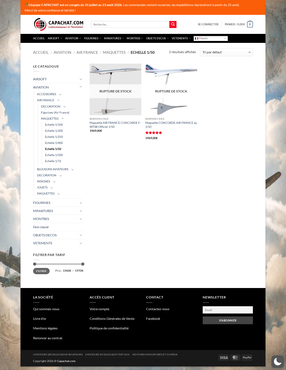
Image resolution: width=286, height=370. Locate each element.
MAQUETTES (114, 52)
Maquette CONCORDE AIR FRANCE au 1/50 (171, 124)
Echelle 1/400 (54, 143)
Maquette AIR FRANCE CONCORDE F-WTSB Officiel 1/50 (115, 124)
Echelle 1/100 (54, 124)
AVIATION (71, 38)
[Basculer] (80, 79)
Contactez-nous (157, 309)
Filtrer (41, 271)
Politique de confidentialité (109, 328)
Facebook (153, 318)
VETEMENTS (180, 38)
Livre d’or (39, 318)
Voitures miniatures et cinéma (155, 354)
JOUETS (42, 187)
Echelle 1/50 (53, 149)
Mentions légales (45, 328)
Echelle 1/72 (53, 161)
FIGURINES (91, 38)
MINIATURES (112, 38)
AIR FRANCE (87, 52)
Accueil (39, 38)
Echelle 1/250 (54, 136)
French (202, 38)
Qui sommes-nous (46, 309)
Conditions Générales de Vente (112, 318)
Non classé (41, 227)
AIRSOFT (53, 38)
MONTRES (133, 38)
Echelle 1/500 (54, 155)
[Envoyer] (172, 24)
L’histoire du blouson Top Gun (107, 354)
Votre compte (99, 309)
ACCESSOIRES (46, 94)
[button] (208, 24)
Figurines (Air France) (55, 112)
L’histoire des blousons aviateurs (57, 354)
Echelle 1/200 (54, 130)
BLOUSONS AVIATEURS (52, 169)
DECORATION (50, 106)
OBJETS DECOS (156, 38)
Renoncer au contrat (47, 338)
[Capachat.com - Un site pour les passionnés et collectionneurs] (59, 24)
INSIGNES (43, 181)
